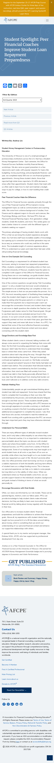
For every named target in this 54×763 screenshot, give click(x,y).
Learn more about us (10, 679)
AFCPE (14, 20)
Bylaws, (13, 723)
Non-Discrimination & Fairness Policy (26, 726)
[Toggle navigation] (47, 20)
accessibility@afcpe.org (42, 742)
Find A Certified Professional (13, 669)
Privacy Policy (21, 723)
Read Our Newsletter (15, 690)
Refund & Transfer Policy (37, 723)
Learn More (24, 14)
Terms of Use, (38, 720)
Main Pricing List (8, 674)
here (17, 742)
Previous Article (10, 116)
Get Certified (7, 660)
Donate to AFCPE (9, 684)
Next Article (8, 109)
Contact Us (8, 629)
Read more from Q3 (11, 123)
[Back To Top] (50, 757)
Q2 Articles (8, 129)
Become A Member (9, 665)
